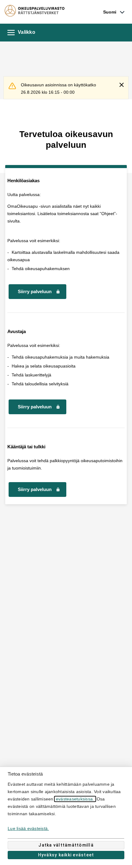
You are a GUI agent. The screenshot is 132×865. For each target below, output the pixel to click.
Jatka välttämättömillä (66, 845)
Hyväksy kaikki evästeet (66, 854)
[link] (113, 12)
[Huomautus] (15, 89)
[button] (11, 32)
